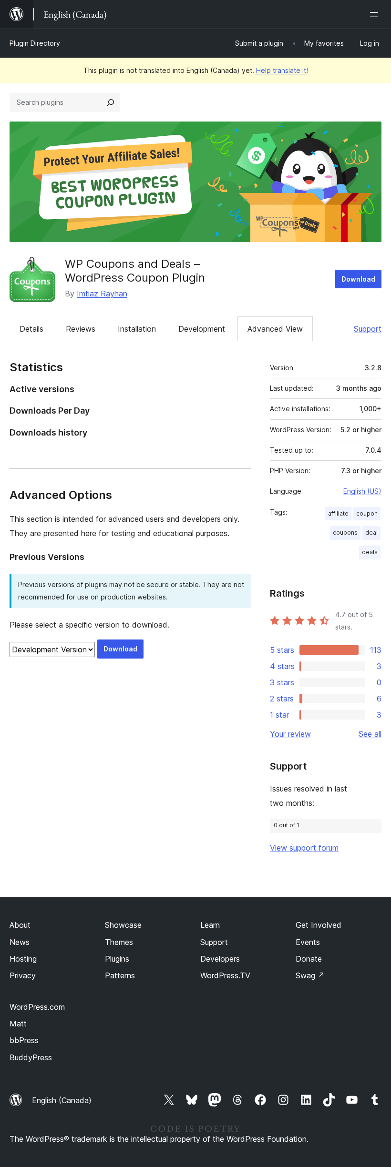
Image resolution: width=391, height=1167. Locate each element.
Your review (290, 734)
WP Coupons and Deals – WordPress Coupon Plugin (135, 270)
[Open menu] (375, 14)
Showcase (123, 925)
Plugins (117, 959)
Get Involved (318, 925)
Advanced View (275, 329)
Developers (220, 959)
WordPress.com (37, 1007)
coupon (367, 513)
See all (370, 734)
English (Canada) (62, 1100)
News (20, 942)
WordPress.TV (225, 975)
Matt (18, 1023)
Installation (137, 329)
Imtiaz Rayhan (102, 293)
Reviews (80, 329)
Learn (210, 925)
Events (308, 942)
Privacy (23, 975)
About (20, 925)
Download (358, 279)
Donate (309, 959)
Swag (310, 975)
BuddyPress (31, 1057)
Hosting (23, 959)
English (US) (362, 491)
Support (367, 329)
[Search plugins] (110, 102)
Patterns (120, 975)
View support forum (304, 847)
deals (370, 552)
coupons (345, 532)
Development (201, 329)
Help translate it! (282, 70)
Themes (119, 942)
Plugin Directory (35, 43)
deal (371, 532)
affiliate (338, 513)
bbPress (24, 1040)
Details (31, 329)
